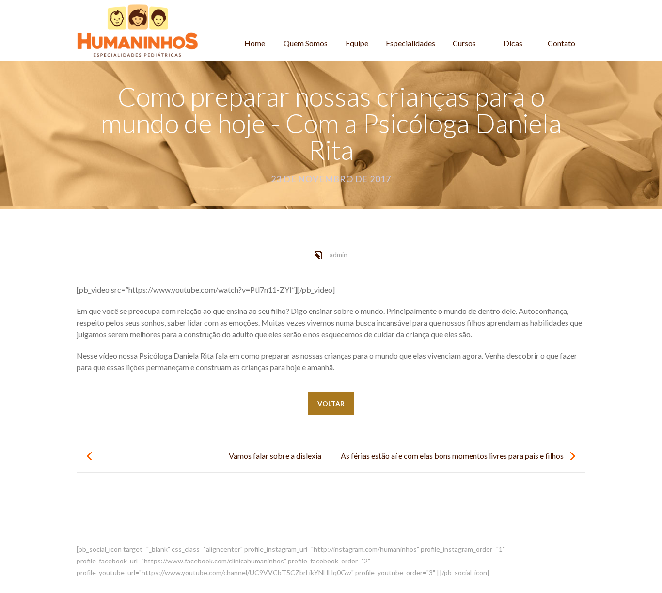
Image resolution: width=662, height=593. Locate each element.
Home (254, 42)
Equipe (357, 42)
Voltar (331, 403)
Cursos (464, 42)
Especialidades (410, 42)
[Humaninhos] (138, 30)
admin (338, 254)
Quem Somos (306, 42)
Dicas (513, 42)
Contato (561, 42)
